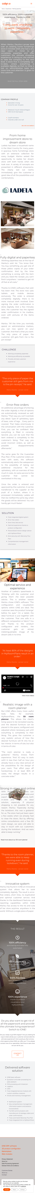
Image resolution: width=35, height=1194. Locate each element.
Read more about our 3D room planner (14, 840)
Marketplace (6, 1151)
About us (4, 1161)
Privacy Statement (7, 1159)
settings (23, 1186)
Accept (7, 1189)
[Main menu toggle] (31, 3)
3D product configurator (11, 1149)
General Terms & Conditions (10, 1165)
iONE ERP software (9, 1146)
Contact (4, 1175)
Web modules (7, 1154)
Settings (22, 1189)
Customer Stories (7, 1170)
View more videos (28, 695)
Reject (14, 1189)
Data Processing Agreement (10, 1163)
